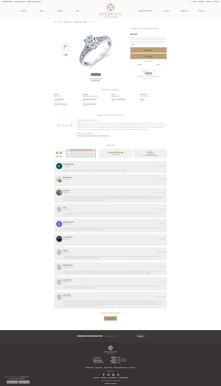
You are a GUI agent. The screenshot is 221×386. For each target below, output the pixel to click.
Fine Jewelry (98, 367)
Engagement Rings (68, 21)
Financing (184, 11)
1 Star (67, 157)
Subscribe (140, 336)
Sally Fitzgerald (68, 222)
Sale (77, 11)
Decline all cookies (12, 382)
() (95, 150)
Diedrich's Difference (145, 11)
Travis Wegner (68, 237)
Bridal (41, 11)
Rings (79, 136)
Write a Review (110, 318)
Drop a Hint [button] (148, 56)
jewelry (60, 21)
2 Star (67, 155)
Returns (158, 64)
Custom (23, 11)
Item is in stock (148, 73)
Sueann (65, 250)
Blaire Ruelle (67, 177)
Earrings (83, 136)
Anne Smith (67, 295)
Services (201, 11)
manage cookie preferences (16, 378)
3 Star (67, 153)
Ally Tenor (66, 190)
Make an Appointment (120, 367)
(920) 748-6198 (95, 80)
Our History (132, 367)
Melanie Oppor (68, 265)
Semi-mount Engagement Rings (80, 21)
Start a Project (108, 367)
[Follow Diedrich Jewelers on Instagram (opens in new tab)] (118, 374)
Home (55, 21)
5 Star (67, 150)
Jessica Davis (67, 280)
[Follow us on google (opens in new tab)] (113, 374)
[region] (96, 51)
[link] (7, 1)
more (133, 44)
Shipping (139, 64)
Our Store (166, 11)
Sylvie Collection (115, 96)
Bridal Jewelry (89, 367)
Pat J (64, 207)
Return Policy (96, 377)
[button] (193, 1)
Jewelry (59, 11)
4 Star (67, 151)
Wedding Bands (105, 136)
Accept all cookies (24, 382)
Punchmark (113, 383)
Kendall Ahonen (68, 164)
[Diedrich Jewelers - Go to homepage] (110, 350)
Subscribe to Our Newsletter (89, 336)
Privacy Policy (103, 377)
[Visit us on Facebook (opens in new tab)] (103, 374)
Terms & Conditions (112, 377)
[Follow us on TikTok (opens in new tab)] (108, 374)
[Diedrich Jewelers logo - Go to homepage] (110, 11)
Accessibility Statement (123, 377)
